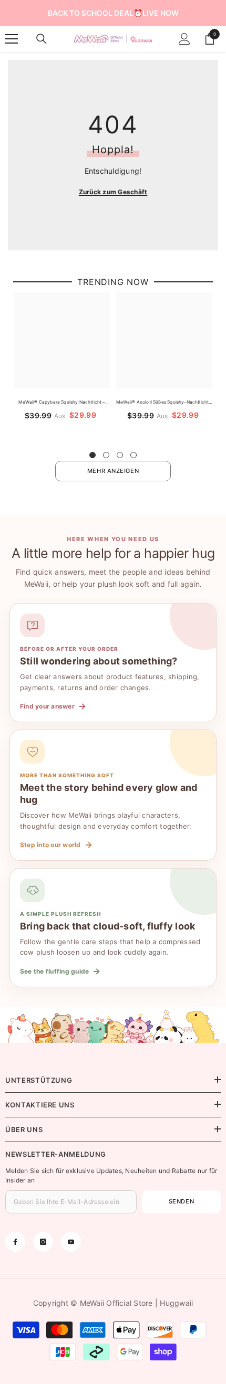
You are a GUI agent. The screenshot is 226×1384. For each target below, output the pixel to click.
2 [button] (106, 455)
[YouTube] (71, 1242)
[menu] (11, 39)
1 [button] (92, 455)
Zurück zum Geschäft (113, 192)
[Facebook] (15, 1242)
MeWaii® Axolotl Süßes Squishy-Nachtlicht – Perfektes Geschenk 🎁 (164, 402)
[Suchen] (41, 39)
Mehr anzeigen (113, 470)
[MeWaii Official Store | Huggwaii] (113, 1025)
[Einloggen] (184, 39)
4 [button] (133, 455)
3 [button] (120, 455)
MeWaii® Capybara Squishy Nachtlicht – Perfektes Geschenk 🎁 (61, 402)
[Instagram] (43, 1242)
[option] (62, 366)
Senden (181, 1201)
